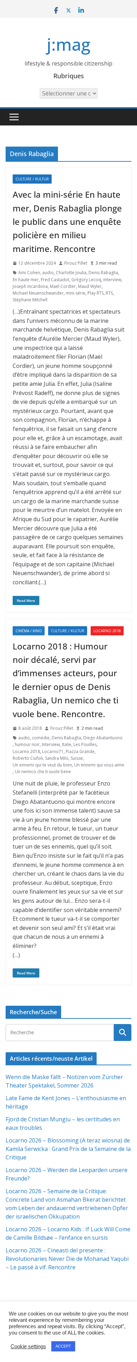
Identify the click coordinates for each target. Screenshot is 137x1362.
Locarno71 (53, 751)
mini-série (75, 293)
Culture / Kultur (32, 179)
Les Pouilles (85, 744)
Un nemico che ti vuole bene (43, 772)
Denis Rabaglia (103, 273)
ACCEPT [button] (63, 1346)
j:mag (68, 44)
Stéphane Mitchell (30, 300)
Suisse (77, 758)
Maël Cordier (63, 286)
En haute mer (26, 280)
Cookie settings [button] (28, 1346)
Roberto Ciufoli (28, 758)
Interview (112, 280)
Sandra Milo (56, 758)
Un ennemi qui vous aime (99, 765)
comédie (41, 738)
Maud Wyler (90, 286)
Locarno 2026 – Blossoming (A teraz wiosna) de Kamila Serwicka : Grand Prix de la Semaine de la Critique (68, 1148)
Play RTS (95, 293)
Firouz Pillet (75, 263)
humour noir (27, 744)
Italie (66, 744)
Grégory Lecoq (86, 280)
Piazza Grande (80, 751)
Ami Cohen (29, 273)
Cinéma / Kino (28, 630)
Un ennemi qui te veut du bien (42, 765)
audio (48, 273)
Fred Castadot (55, 280)
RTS (109, 293)
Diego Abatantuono (103, 738)
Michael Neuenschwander (38, 293)
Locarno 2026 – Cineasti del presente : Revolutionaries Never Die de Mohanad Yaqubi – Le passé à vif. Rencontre (67, 1258)
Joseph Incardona (30, 286)
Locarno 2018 (107, 630)
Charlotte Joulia (71, 273)
